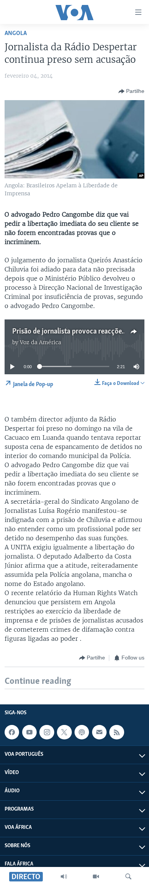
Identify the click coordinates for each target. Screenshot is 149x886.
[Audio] (63, 876)
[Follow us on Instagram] (46, 732)
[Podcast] (81, 732)
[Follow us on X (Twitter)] (64, 732)
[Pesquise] (128, 876)
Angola (16, 33)
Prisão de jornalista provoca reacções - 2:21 (77, 331)
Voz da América (40, 342)
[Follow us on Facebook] (12, 732)
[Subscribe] (99, 732)
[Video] (95, 876)
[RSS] (116, 732)
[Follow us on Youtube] (29, 732)
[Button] (131, 91)
